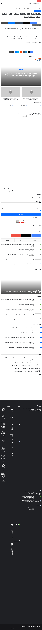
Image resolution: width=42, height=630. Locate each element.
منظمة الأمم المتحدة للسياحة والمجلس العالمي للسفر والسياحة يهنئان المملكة (11, 546)
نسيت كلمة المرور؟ (4, 208)
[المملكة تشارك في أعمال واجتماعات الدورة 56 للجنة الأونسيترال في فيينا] (17, 409)
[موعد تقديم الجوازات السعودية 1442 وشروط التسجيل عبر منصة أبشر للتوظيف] (38, 502)
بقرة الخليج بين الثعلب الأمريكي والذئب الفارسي (26, 249)
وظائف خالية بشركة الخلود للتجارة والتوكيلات (28, 408)
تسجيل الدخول (21, 214)
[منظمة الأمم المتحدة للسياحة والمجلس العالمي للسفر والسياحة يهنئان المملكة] (17, 581)
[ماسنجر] (11, 23)
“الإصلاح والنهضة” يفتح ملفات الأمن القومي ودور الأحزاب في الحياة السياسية (21, 264)
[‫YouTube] (30, 58)
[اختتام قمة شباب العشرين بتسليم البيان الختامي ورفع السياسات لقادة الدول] (17, 426)
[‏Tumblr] (19, 23)
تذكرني (39, 210)
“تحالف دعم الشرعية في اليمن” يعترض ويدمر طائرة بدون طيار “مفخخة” (11, 530)
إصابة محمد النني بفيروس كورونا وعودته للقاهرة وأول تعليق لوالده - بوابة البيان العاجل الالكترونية (3, 476)
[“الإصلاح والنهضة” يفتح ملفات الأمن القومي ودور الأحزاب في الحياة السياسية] (38, 265)
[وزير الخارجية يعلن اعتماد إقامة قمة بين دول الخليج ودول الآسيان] (17, 482)
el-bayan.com (23, 626)
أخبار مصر (35, 8)
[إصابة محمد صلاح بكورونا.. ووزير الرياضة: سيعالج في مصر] (38, 492)
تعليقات (7, 240)
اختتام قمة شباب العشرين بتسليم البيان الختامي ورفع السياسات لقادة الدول (11, 430)
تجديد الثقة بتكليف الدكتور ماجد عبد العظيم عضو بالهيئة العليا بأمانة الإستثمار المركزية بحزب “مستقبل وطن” (21, 75)
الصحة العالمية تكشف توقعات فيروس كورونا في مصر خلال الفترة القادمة (28, 507)
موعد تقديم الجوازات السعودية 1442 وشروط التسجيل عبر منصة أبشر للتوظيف (28, 502)
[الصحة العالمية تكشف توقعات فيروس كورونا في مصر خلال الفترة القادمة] (38, 507)
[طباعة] (4, 23)
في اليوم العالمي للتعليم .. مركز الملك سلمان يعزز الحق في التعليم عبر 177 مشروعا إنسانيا (19, 259)
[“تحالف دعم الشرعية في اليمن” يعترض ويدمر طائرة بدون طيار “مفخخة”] (17, 526)
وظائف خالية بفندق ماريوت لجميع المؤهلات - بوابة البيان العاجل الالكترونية (3, 462)
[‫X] (26, 23)
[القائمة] (1, 4)
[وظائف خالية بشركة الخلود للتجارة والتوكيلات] (38, 449)
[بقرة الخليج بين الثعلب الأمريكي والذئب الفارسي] (38, 251)
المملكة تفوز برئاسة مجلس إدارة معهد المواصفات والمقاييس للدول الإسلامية (21, 114)
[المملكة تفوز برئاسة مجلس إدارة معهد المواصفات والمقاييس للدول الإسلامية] (21, 108)
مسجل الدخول (34, 197)
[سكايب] (18, 52)
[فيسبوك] (33, 23)
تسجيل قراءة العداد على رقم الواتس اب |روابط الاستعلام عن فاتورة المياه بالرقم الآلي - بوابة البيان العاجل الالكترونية (3, 413)
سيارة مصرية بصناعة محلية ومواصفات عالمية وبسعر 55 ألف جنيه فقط (28, 497)
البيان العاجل (31, 57)
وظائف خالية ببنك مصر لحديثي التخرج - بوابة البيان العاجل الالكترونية (3, 448)
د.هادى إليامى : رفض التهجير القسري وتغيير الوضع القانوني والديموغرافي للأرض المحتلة (19, 254)
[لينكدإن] (26, 52)
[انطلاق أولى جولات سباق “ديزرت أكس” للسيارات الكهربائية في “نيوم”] (35, 108)
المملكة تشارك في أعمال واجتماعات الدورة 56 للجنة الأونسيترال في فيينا (11, 414)
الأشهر (21, 240)
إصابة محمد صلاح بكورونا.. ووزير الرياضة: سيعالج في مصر (29, 491)
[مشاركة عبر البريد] (13, 52)
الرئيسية (39, 8)
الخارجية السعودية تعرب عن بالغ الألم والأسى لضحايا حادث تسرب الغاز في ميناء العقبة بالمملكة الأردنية (7, 189)
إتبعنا (40, 374)
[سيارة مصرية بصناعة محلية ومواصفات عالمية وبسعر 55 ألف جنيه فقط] (38, 497)
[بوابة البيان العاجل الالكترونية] (34, 3)
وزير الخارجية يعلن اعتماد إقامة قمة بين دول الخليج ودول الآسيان (12, 447)
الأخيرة (34, 240)
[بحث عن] (40, 4)
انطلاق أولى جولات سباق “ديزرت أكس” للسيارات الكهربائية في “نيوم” (35, 114)
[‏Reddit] (21, 52)
